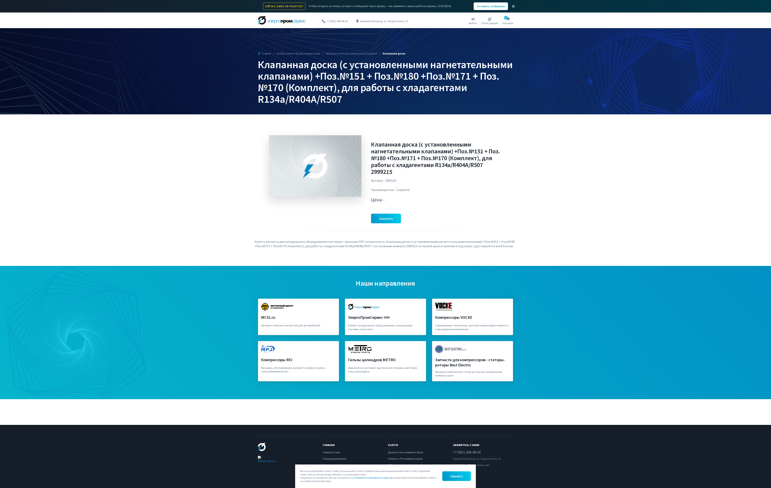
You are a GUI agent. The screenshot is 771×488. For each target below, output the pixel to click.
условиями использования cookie (371, 477)
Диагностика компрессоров (405, 452)
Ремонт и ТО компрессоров (405, 458)
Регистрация (489, 23)
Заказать (386, 218)
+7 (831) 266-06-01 (337, 21)
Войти (473, 23)
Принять (456, 476)
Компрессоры (331, 452)
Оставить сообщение (491, 6)
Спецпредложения (334, 458)
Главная (266, 53)
